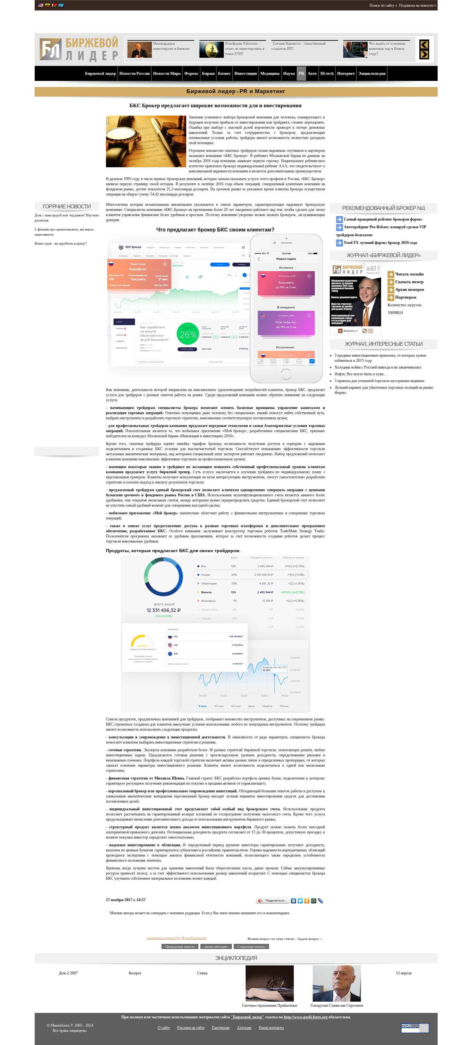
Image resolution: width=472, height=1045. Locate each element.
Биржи (208, 73)
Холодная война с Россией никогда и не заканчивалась (378, 367)
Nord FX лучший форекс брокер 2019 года (380, 242)
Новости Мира (167, 73)
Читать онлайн (409, 274)
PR (301, 73)
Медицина (270, 73)
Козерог (135, 973)
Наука (289, 73)
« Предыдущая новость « (180, 946)
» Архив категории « (216, 946)
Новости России (134, 73)
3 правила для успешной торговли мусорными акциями (379, 381)
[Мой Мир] (313, 901)
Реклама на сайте (191, 1027)
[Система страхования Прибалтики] (270, 1000)
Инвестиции (245, 73)
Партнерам (405, 297)
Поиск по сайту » (383, 5)
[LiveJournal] (320, 901)
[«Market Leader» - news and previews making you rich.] (41, 6)
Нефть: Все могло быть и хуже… (361, 374)
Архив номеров (409, 289)
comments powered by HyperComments (176, 938)
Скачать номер (409, 281)
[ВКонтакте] (293, 901)
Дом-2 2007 (68, 973)
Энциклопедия (372, 73)
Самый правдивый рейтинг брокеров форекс (382, 219)
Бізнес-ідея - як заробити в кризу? (61, 243)
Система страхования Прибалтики (269, 1005)
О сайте (164, 1027)
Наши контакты (271, 1027)
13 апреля (404, 973)
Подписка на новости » (417, 5)
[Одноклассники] (307, 901)
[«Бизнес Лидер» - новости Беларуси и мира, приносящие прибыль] (54, 6)
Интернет (346, 73)
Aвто (312, 73)
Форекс (191, 73)
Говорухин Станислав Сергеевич (336, 1005)
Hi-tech (327, 73)
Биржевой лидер (100, 73)
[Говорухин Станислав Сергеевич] (337, 1000)
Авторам (244, 1027)
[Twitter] (300, 901)
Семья (202, 973)
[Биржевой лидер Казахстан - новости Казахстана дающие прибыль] (61, 6)
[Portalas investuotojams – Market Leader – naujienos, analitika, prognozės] (47, 6)
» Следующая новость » (251, 946)
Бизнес (224, 73)
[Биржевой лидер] (78, 61)
